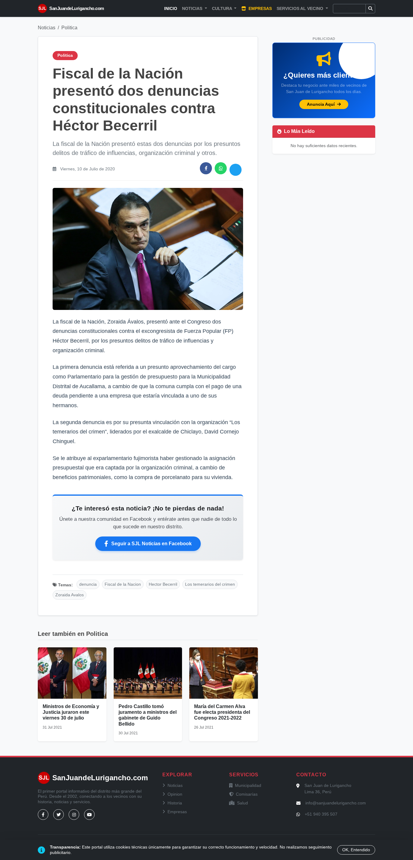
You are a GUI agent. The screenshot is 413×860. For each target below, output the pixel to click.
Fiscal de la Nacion (123, 584)
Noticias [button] (192, 8)
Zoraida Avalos (69, 594)
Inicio (170, 8)
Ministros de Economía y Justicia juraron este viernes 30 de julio (71, 712)
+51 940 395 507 (321, 814)
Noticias (46, 27)
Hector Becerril (163, 584)
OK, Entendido (356, 849)
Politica (69, 27)
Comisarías (247, 794)
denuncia (88, 584)
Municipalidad (248, 785)
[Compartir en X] (235, 170)
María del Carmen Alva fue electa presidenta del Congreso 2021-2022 (222, 712)
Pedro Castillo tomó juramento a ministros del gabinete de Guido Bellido (148, 715)
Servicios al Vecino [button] (300, 8)
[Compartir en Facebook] (206, 168)
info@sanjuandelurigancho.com (335, 802)
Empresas (259, 8)
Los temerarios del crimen (210, 584)
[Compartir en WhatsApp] (221, 168)
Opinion (174, 794)
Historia (174, 802)
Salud (242, 802)
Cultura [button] (222, 8)
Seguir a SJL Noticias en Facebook (151, 543)
